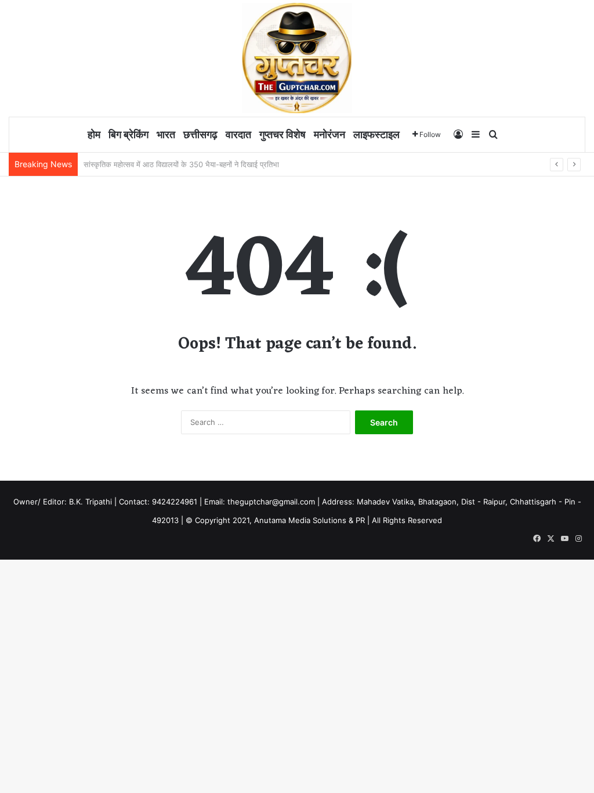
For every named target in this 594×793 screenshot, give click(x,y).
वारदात (238, 134)
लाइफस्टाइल (376, 134)
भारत (166, 134)
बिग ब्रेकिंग (128, 134)
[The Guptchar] (297, 58)
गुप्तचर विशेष (282, 134)
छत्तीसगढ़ (200, 134)
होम (94, 134)
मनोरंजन (329, 134)
